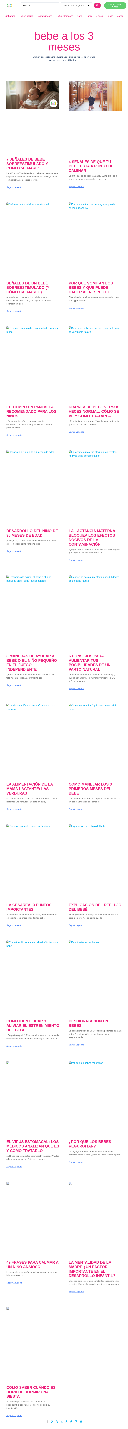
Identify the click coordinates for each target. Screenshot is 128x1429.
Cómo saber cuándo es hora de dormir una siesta (31, 1392)
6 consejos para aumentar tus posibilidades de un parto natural (90, 662)
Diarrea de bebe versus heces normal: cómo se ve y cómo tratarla (94, 411)
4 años (109, 16)
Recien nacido (26, 16)
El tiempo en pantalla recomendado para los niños (31, 411)
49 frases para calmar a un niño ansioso (32, 1264)
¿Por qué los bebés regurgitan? (90, 1144)
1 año (79, 16)
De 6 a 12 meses (64, 16)
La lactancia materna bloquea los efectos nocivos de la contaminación (92, 537)
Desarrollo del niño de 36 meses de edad (32, 533)
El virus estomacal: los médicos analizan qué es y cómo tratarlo (32, 1146)
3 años (99, 16)
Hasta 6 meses (44, 16)
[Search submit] (97, 5)
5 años (120, 16)
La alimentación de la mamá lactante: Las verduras (29, 788)
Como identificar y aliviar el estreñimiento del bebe (32, 1025)
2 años (89, 16)
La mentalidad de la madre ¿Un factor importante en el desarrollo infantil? (92, 1269)
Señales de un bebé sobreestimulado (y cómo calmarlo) (27, 287)
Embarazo (10, 16)
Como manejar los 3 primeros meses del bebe (90, 788)
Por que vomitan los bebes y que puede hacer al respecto (91, 287)
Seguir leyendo (14, 187)
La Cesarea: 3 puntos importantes (29, 907)
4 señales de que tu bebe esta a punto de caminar (91, 166)
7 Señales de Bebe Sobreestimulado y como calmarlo (27, 163)
